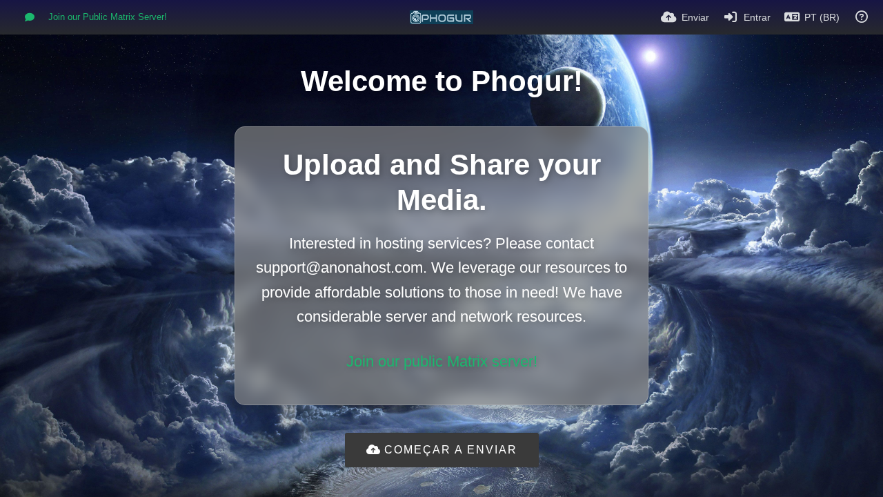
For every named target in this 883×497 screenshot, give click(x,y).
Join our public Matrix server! (441, 361)
